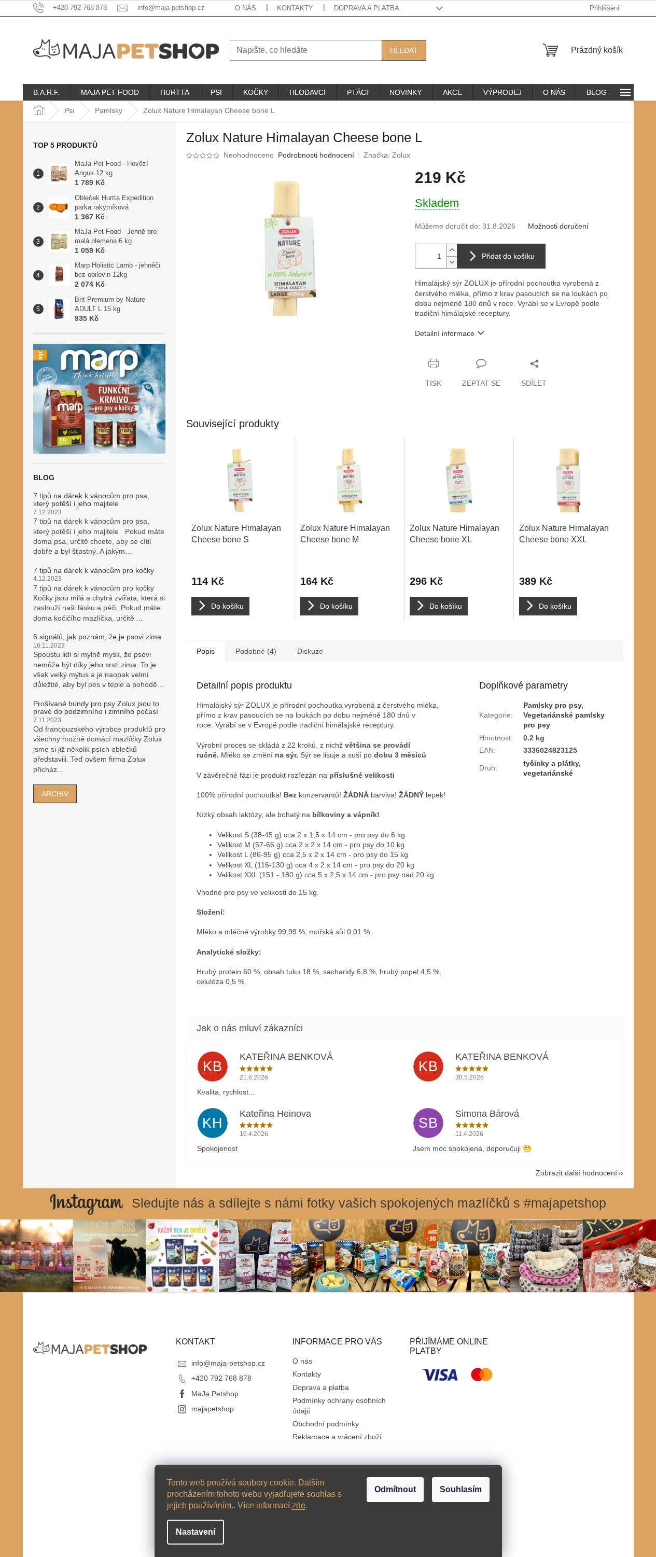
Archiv (54, 794)
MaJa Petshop (215, 1394)
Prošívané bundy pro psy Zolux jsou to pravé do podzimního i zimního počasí (96, 708)
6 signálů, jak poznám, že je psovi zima (97, 637)
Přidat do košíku (508, 256)
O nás (245, 8)
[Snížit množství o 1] (451, 262)
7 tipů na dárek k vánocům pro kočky (93, 570)
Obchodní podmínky (325, 1424)
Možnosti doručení (558, 226)
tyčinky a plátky (551, 763)
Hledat (404, 50)
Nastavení (195, 1531)
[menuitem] (46, 92)
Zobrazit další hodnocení (576, 1173)
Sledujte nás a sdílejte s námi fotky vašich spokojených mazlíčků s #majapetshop (369, 1203)
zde (298, 1505)
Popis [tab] (206, 651)
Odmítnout (395, 1489)
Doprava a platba (366, 8)
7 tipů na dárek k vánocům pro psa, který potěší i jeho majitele (91, 500)
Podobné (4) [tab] (255, 651)
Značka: (387, 155)
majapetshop (212, 1409)
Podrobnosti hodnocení (316, 155)
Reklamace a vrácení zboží (337, 1437)
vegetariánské (548, 773)
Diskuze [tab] (310, 651)
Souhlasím (461, 1489)
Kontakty (295, 8)
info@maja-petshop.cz (228, 1363)
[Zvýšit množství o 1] (451, 250)
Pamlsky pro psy (552, 705)
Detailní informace (444, 333)
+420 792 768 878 (221, 1378)
